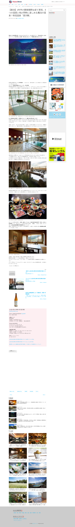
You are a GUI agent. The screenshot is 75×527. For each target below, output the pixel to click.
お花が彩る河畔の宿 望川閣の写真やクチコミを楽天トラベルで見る (21, 339)
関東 (20, 512)
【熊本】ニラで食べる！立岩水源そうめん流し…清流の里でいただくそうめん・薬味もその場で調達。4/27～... (59, 56)
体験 (22, 4)
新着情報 (20, 18)
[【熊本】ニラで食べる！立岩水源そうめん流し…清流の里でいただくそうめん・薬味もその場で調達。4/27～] (51, 57)
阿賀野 (26, 391)
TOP (9, 4)
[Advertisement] (28, 27)
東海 (26, 512)
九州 (37, 512)
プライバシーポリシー (18, 520)
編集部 (42, 4)
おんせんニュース (35, 523)
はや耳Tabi (30, 4)
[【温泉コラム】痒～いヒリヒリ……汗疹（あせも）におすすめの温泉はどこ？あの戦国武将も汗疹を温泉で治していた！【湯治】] (51, 46)
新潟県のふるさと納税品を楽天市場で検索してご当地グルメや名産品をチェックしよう (25, 344)
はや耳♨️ (25, 4)
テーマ (16, 4)
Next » (44, 394)
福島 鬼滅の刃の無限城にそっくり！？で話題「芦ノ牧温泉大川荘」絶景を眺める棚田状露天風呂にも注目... (59, 40)
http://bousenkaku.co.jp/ (13, 311)
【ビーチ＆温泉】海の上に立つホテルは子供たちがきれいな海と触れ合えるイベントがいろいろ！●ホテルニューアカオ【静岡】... (59, 67)
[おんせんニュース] (15, 1)
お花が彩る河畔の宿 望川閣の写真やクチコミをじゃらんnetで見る (21, 341)
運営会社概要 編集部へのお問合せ (20, 518)
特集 (12, 4)
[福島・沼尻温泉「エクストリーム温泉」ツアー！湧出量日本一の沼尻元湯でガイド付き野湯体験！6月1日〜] (51, 62)
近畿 (30, 512)
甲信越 (23, 18)
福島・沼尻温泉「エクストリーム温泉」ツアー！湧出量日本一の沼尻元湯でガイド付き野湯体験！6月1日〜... (59, 62)
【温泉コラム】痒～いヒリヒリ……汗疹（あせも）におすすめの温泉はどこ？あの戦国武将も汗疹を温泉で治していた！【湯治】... (59, 46)
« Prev (11, 394)
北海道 (15, 512)
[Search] (64, 10)
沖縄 (39, 512)
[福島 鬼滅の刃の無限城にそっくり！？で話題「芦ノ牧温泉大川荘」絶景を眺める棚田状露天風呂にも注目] (51, 41)
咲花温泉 (31, 391)
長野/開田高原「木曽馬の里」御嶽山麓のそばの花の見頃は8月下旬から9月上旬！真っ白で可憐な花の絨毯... (59, 51)
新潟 (17, 18)
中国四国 (34, 512)
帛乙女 (37, 391)
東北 (17, 512)
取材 (19, 4)
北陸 (28, 512)
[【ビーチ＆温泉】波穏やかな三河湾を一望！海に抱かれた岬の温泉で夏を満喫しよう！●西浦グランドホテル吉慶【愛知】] (51, 73)
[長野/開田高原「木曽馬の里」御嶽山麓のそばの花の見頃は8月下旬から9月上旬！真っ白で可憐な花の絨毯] (51, 51)
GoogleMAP (23, 313)
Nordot (35, 4)
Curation (38, 4)
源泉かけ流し (12, 391)
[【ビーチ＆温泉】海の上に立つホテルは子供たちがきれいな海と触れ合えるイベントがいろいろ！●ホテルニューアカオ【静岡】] (51, 68)
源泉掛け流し (19, 391)
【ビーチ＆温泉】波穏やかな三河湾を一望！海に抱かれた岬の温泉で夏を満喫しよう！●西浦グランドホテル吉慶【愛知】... (59, 73)
